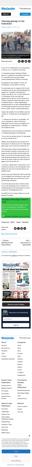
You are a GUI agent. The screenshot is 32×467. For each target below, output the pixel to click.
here (11, 207)
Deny (16, 456)
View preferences (16, 460)
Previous (5, 240)
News (12, 222)
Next (27, 240)
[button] (29, 436)
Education (25, 222)
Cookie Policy (10, 464)
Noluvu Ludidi (5, 27)
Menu (4, 14)
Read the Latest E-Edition (16, 304)
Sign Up (16, 325)
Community (25, 14)
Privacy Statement (19, 464)
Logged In (14, 255)
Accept (16, 451)
